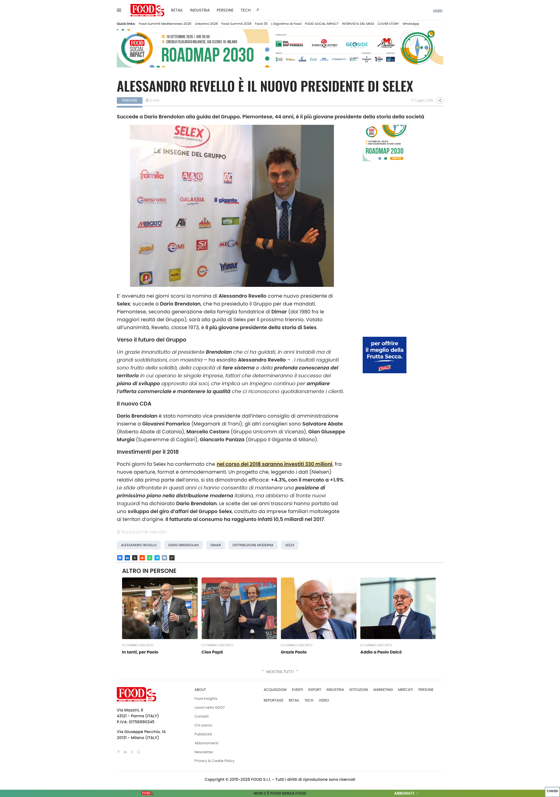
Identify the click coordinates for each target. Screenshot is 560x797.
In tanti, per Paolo (140, 652)
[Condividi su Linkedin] (127, 557)
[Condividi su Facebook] (120, 557)
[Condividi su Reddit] (142, 557)
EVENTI (30, 85)
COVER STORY (388, 23)
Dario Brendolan (183, 545)
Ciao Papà (212, 652)
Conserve (79, 55)
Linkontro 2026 (206, 23)
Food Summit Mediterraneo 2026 (165, 23)
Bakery (77, 25)
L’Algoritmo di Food (286, 23)
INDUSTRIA (200, 10)
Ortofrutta (79, 100)
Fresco (76, 70)
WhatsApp (410, 23)
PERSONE (225, 10)
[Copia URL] (172, 557)
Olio (74, 93)
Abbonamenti (36, 152)
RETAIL (177, 10)
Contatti (31, 167)
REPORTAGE (273, 700)
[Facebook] (119, 751)
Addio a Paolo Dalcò (381, 652)
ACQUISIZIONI (275, 689)
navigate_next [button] (59, 25)
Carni (75, 40)
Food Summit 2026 (236, 23)
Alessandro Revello (139, 545)
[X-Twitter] (132, 751)
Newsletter (33, 174)
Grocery (77, 85)
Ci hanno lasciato (138, 645)
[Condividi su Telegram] (157, 557)
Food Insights (37, 115)
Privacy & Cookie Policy (44, 189)
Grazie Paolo (294, 652)
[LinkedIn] (126, 751)
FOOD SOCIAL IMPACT (42, 100)
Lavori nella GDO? (210, 707)
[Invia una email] (164, 557)
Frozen (76, 78)
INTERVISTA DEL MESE (358, 23)
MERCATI (43, 25)
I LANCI (30, 93)
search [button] (257, 10)
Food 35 (261, 23)
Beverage (79, 33)
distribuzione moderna (253, 545)
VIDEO (43, 108)
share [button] (440, 100)
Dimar (215, 545)
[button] (120, 10)
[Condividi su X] (134, 557)
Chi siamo (33, 159)
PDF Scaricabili (36, 144)
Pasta (76, 108)
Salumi (77, 115)
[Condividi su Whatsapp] (149, 557)
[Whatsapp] (138, 751)
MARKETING (383, 689)
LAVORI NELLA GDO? (40, 123)
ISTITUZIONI (33, 48)
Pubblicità (33, 182)
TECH (246, 10)
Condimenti (81, 48)
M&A (28, 70)
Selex (289, 545)
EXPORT (30, 63)
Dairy (75, 63)
